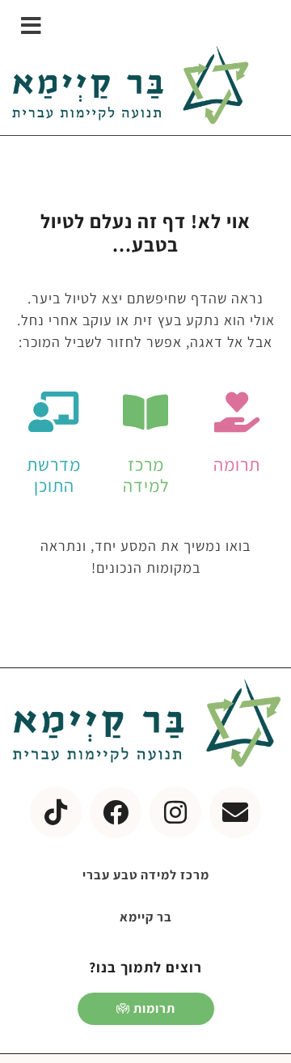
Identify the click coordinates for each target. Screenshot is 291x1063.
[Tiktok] (56, 812)
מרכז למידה (146, 475)
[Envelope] (235, 812)
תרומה (236, 464)
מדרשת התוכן (54, 475)
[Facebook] (115, 812)
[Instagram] (175, 812)
